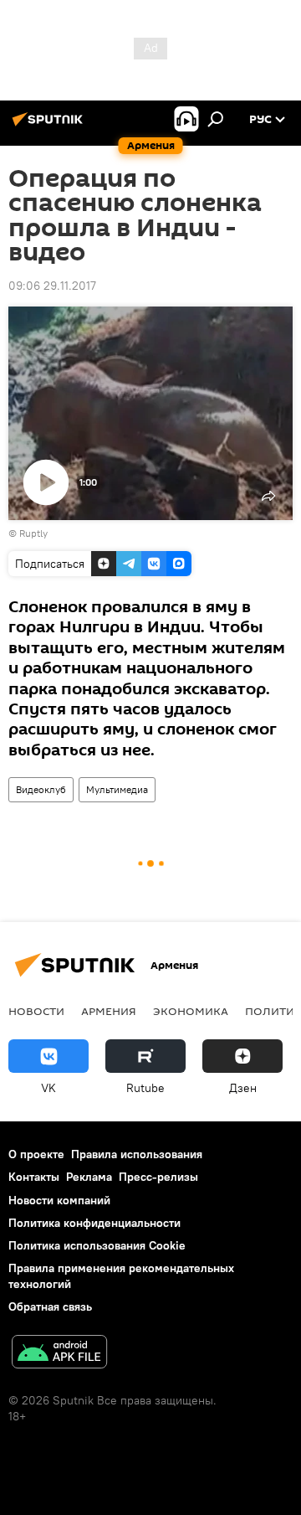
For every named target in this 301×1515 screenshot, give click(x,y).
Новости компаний (59, 1200)
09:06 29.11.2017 (52, 285)
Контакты (33, 1176)
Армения (108, 1010)
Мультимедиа (117, 789)
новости (36, 1010)
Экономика (190, 1010)
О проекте (36, 1154)
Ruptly (33, 533)
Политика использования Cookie (97, 1245)
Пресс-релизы (158, 1176)
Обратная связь (50, 1306)
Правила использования (136, 1154)
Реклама (89, 1176)
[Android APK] (59, 1354)
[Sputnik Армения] (50, 125)
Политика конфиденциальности (94, 1222)
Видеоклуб (41, 789)
